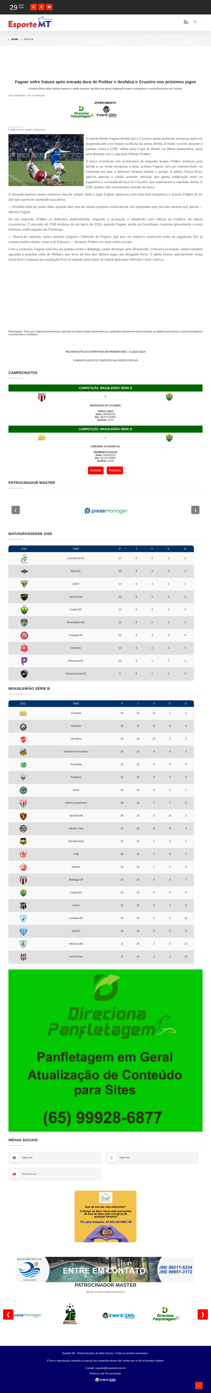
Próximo (115, 470)
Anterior (96, 470)
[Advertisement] (105, 69)
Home (14, 39)
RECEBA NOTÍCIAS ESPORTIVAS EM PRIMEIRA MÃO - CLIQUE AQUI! (105, 351)
